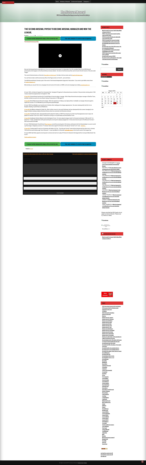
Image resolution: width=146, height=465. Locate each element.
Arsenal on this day (106, 354)
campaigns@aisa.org (85, 85)
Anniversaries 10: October (107, 332)
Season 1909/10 (105, 416)
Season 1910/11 (105, 418)
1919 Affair (104, 311)
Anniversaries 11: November (108, 333)
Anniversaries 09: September (108, 330)
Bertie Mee (104, 360)
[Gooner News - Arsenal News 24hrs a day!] (104, 86)
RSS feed (113, 234)
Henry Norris (105, 388)
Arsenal (31, 148)
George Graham (105, 380)
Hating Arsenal (105, 386)
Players (103, 407)
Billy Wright (104, 362)
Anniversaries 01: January (107, 317)
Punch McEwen (105, 408)
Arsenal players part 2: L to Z (108, 357)
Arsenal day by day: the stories (108, 343)
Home (57, 1)
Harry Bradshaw (105, 384)
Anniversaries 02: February (108, 319)
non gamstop (103, 456)
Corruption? (104, 372)
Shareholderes (105, 421)
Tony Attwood (40, 35)
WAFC (103, 434)
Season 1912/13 (105, 420)
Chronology (104, 367)
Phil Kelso (104, 405)
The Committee (105, 426)
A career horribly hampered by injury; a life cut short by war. (38, 154)
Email (25, 181)
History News (105, 392)
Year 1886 (104, 440)
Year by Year (104, 444)
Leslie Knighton (105, 397)
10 (102, 99)
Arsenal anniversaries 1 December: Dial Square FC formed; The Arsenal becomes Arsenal (112, 340)
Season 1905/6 (105, 415)
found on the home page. (77, 75)
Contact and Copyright (76, 1)
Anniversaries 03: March (107, 320)
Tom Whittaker (105, 431)
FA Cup (103, 375)
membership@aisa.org (30, 82)
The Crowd (104, 428)
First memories (105, 376)
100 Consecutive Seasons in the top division (111, 306)
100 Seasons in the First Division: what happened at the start (110, 308)
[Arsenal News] (104, 64)
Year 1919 (104, 442)
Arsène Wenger (105, 359)
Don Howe (104, 373)
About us (104, 316)
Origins (103, 404)
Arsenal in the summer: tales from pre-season (111, 351)
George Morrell (105, 381)
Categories (86, 1)
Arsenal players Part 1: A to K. (108, 356)
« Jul (102, 107)
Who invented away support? (108, 437)
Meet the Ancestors (106, 402)
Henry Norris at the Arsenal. (50, 75)
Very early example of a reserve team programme (84, 154)
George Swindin (105, 383)
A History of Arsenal (65, 1)
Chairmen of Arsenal (106, 365)
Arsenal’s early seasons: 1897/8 (108, 56)
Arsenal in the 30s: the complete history (110, 348)
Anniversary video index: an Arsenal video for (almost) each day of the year (111, 337)
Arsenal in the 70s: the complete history (110, 349)
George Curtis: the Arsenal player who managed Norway (111, 164)
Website (26, 186)
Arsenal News (105, 229)
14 (114, 99)
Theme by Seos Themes (82, 462)
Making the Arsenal (106, 400)
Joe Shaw (104, 396)
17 (102, 101)
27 (111, 103)
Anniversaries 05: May (106, 324)
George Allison (105, 378)
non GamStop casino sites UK (107, 453)
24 (102, 103)
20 (111, 101)
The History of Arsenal (73, 12)
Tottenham (104, 432)
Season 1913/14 (105, 412)
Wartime (104, 436)
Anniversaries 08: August (107, 328)
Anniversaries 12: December (108, 335)
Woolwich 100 (105, 439)
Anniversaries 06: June (107, 325)
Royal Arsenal (105, 410)
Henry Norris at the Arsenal (108, 389)
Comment (27, 163)
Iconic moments (105, 394)
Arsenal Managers (106, 352)
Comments (104, 368)
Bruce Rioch (104, 364)
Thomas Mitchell (105, 429)
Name (26, 176)
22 (117, 101)
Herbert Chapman (106, 391)
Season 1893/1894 (106, 413)
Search (119, 69)
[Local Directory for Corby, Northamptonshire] (104, 449)
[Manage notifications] (142, 461)
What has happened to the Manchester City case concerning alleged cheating (111, 172)
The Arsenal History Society (30, 137)
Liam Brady (104, 399)
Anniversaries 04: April (107, 322)
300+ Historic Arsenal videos (108, 312)
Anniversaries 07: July (106, 327)
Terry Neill (104, 423)
